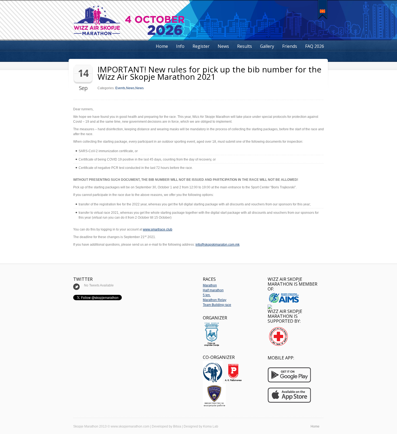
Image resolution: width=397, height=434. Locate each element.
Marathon (210, 285)
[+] (322, 9)
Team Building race (217, 305)
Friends (289, 46)
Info (180, 46)
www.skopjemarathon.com (130, 426)
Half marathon (213, 290)
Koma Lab (210, 426)
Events (120, 88)
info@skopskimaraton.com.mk (218, 244)
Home (162, 46)
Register (201, 46)
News (223, 46)
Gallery (267, 46)
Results (244, 46)
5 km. (207, 295)
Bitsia (177, 426)
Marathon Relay (214, 300)
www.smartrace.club (157, 229)
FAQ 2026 (314, 46)
